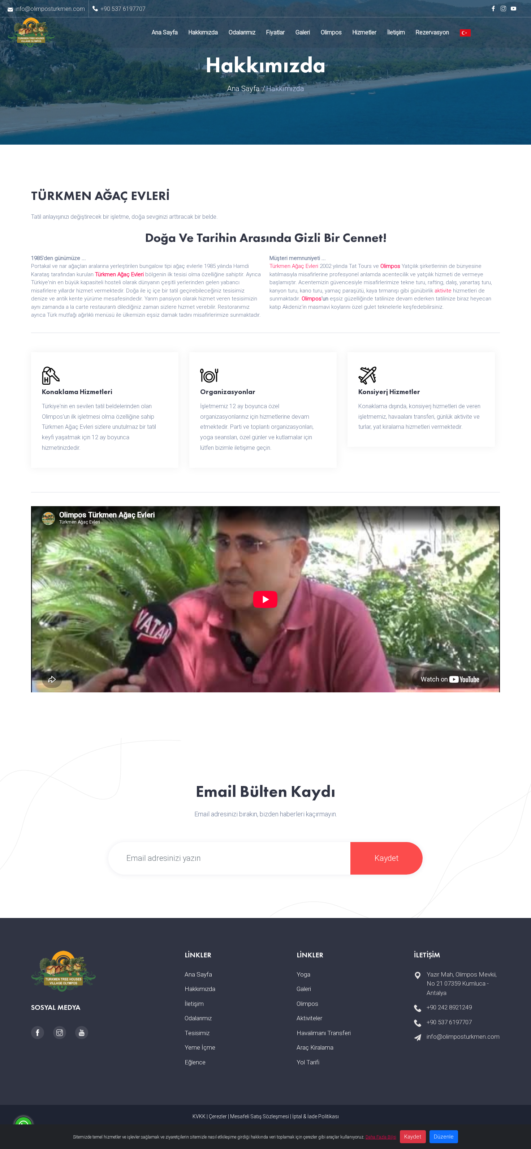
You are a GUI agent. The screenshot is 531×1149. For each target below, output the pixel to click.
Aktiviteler (309, 1018)
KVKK (199, 1116)
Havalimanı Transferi (324, 1033)
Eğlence (195, 1062)
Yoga (303, 974)
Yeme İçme (200, 1047)
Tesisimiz (197, 1033)
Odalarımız (242, 32)
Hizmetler (364, 32)
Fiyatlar (275, 32)
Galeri (302, 32)
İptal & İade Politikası (315, 1116)
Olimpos (331, 32)
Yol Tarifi (308, 1062)
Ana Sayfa (165, 32)
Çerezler (218, 1116)
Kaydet (387, 858)
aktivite (443, 290)
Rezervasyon (432, 32)
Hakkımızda (203, 32)
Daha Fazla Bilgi (381, 1137)
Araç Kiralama (315, 1047)
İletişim (396, 32)
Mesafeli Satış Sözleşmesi (259, 1116)
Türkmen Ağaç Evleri (119, 274)
